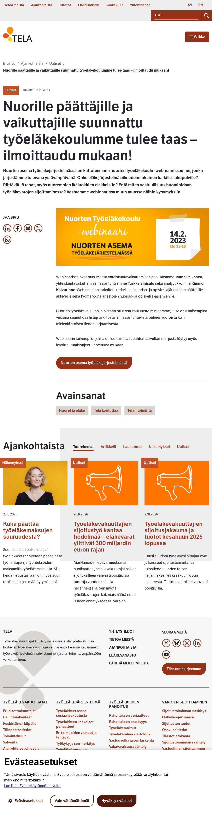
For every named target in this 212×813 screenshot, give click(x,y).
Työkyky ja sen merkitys (75, 743)
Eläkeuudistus (88, 5)
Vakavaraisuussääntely (128, 747)
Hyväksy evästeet (116, 800)
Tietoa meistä (13, 5)
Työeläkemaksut (122, 728)
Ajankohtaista (41, 5)
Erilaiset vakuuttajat (19, 711)
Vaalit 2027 (114, 5)
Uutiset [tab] (183, 447)
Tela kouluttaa (106, 410)
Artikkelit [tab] (108, 447)
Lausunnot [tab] (132, 447)
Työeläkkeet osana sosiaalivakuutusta (71, 713)
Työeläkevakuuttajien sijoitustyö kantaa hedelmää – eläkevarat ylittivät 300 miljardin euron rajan (104, 536)
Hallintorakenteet (17, 717)
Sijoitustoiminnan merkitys (184, 711)
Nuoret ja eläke (72, 410)
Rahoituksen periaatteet (129, 715)
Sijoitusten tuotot (176, 723)
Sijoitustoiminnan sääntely (184, 742)
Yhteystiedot (140, 5)
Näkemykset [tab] (159, 447)
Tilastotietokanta (176, 736)
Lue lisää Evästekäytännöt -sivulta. (32, 786)
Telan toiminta (139, 410)
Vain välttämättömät (72, 800)
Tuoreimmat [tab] (83, 447)
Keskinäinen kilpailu (19, 723)
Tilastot (65, 5)
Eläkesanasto (122, 655)
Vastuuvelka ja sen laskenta (131, 740)
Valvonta (10, 742)
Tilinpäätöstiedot (17, 730)
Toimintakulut (14, 736)
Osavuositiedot (174, 730)
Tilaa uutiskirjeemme (184, 669)
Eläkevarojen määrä (178, 717)
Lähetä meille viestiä (129, 663)
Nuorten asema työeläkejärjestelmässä (94, 362)
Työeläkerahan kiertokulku (131, 734)
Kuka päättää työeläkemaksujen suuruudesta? (28, 530)
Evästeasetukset (28, 800)
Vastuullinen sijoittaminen (183, 748)
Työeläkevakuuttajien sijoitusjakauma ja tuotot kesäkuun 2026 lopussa (174, 533)
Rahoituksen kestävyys (128, 722)
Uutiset (10, 90)
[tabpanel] (106, 534)
